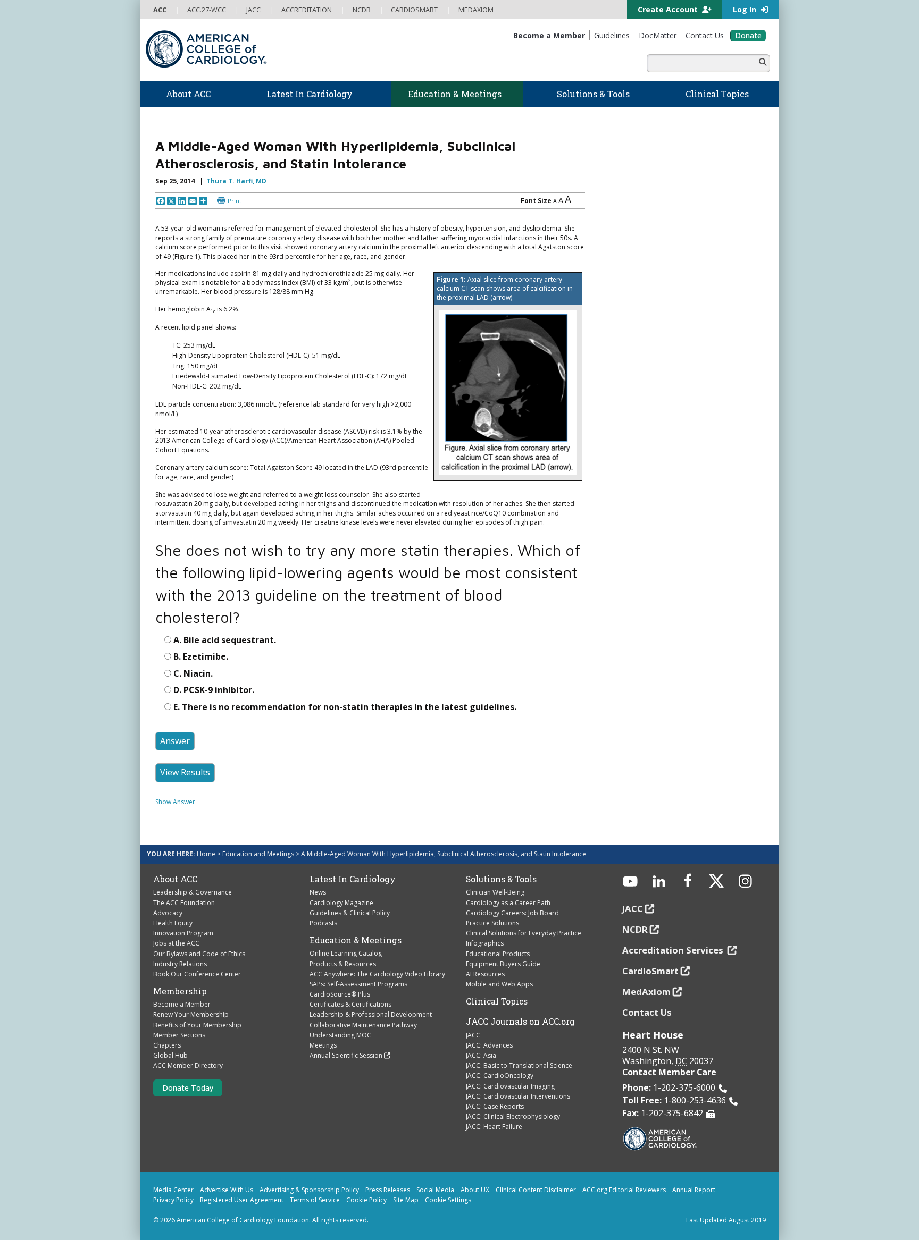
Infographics (485, 943)
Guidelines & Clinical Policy (350, 912)
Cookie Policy (366, 1199)
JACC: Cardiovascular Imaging (510, 1086)
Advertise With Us (226, 1189)
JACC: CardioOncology (499, 1075)
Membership (180, 991)
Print (234, 201)
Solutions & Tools (501, 879)
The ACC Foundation (184, 902)
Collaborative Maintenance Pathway (363, 1025)
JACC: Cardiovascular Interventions (518, 1096)
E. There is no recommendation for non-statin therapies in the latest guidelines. (344, 707)
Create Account (669, 9)
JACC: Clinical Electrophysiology (513, 1116)
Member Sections (179, 1035)
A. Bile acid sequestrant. (224, 640)
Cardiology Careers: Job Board (512, 912)
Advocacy (167, 912)
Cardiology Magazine (341, 902)
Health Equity (173, 922)
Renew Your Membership (191, 1014)
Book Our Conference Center (197, 973)
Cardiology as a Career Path (508, 902)
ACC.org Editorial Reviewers (624, 1189)
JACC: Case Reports (495, 1106)
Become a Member (182, 1004)
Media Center (173, 1189)
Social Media (435, 1189)
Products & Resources (343, 963)
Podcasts (323, 922)
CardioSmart (650, 971)
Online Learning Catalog (346, 953)
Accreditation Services (673, 950)
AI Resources (485, 973)
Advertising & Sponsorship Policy (309, 1189)
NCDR (635, 929)
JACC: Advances (489, 1045)
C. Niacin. (193, 673)
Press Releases (387, 1189)
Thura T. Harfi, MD (236, 180)
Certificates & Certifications (350, 1004)
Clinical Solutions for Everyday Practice (523, 933)
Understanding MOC (340, 1035)
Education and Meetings (258, 853)
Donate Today (187, 1088)
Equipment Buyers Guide (503, 963)
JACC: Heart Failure (494, 1126)
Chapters (167, 1045)
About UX (475, 1189)
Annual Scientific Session (346, 1055)
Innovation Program (183, 933)
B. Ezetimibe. (200, 656)
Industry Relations (180, 963)
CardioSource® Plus (340, 994)
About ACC (175, 879)
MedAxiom (646, 991)
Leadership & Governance (192, 892)
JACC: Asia (481, 1055)
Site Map (406, 1199)
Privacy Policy (173, 1199)
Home (206, 853)
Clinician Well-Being (495, 892)
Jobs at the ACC (176, 943)
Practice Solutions (492, 922)
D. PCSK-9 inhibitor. (213, 690)
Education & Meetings (356, 940)
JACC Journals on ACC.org (520, 1021)
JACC (473, 1035)
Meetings (323, 1045)
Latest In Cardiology (353, 879)
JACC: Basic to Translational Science (519, 1065)
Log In (745, 9)
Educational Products (498, 953)
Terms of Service (315, 1199)
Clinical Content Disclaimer (536, 1189)
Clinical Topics (497, 1001)
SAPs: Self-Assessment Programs (358, 984)
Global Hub (170, 1055)
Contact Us (647, 1012)
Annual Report (693, 1189)
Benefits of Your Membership (197, 1025)
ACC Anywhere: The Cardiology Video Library (377, 973)
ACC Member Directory (188, 1065)
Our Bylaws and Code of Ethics (199, 953)
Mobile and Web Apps (499, 984)
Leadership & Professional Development (371, 1014)
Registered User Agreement (241, 1199)
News (318, 892)
